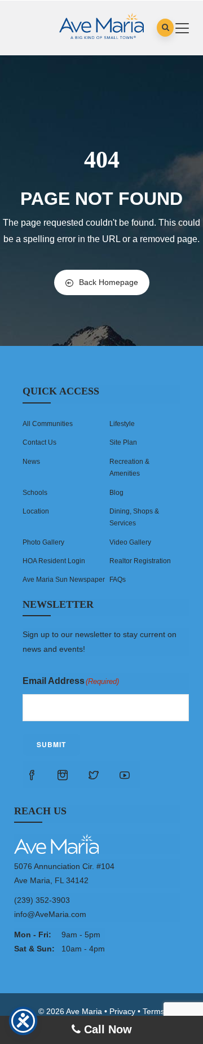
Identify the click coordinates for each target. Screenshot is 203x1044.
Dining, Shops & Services (134, 517)
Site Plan (123, 442)
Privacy (122, 1011)
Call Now (106, 1029)
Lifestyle (122, 424)
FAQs (117, 580)
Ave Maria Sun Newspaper (64, 580)
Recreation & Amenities (129, 467)
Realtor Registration (140, 561)
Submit (51, 744)
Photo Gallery (43, 542)
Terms (154, 1011)
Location (36, 511)
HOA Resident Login (54, 561)
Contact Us (39, 442)
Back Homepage (108, 282)
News (31, 462)
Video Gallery (130, 542)
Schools (35, 493)
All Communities (48, 424)
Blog (116, 493)
